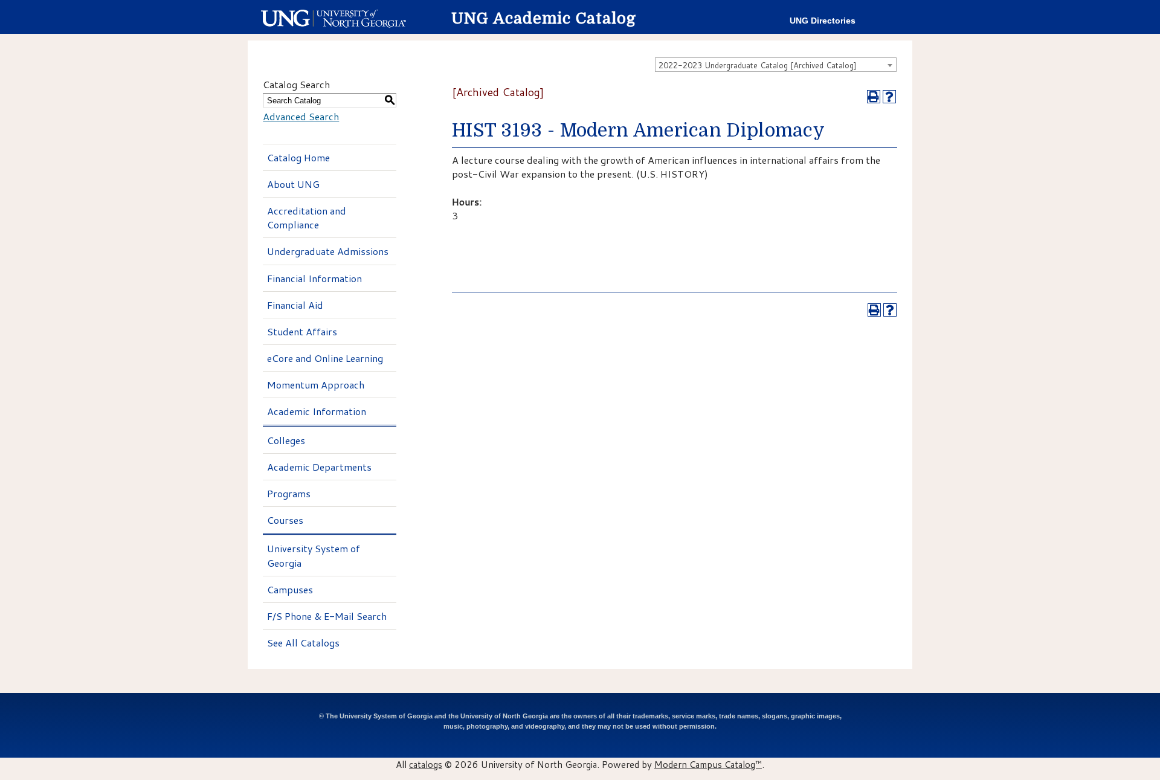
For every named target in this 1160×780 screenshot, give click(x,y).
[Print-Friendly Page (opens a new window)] (873, 96)
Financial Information (314, 278)
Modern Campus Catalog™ (708, 764)
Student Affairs (302, 331)
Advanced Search (301, 116)
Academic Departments (319, 467)
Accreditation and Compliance (306, 217)
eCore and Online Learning (325, 358)
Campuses (290, 589)
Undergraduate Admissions (327, 251)
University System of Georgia (313, 555)
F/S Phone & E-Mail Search (327, 616)
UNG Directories (823, 20)
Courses (285, 520)
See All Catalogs (303, 642)
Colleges (286, 440)
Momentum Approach (315, 385)
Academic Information (316, 411)
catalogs (425, 764)
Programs (289, 493)
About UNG (293, 184)
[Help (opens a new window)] (889, 96)
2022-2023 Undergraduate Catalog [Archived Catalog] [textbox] (758, 65)
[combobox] (776, 64)
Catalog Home (298, 157)
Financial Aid (295, 305)
